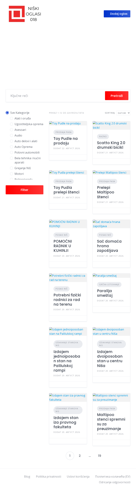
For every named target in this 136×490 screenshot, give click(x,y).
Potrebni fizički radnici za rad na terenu (67, 299)
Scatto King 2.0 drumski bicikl (111, 145)
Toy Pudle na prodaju (65, 141)
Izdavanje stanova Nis (67, 344)
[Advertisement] (68, 54)
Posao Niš (61, 235)
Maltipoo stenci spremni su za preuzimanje (111, 421)
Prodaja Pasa (64, 132)
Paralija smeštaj (104, 293)
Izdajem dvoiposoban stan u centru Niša (110, 358)
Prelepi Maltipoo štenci (105, 192)
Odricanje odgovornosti (114, 482)
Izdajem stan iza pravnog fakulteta (65, 422)
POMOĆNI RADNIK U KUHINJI (62, 246)
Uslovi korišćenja (78, 476)
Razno (103, 136)
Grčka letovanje (109, 284)
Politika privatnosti (48, 476)
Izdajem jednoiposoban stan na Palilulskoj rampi (66, 361)
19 (99, 455)
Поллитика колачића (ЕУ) (112, 476)
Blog (27, 476)
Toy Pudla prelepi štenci (66, 190)
